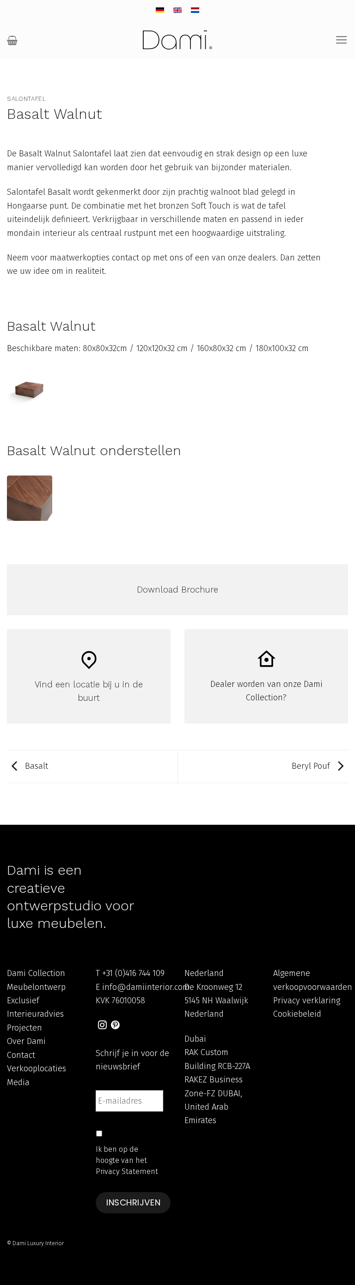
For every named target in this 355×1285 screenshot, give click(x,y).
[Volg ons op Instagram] (102, 1026)
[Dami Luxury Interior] (177, 40)
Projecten (24, 1028)
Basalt (35, 766)
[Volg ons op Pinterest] (115, 1026)
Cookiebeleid (297, 1014)
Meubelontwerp (36, 987)
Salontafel (26, 98)
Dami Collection (36, 973)
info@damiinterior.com (146, 987)
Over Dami (26, 1041)
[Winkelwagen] (12, 40)
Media (18, 1082)
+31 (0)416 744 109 (133, 973)
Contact (21, 1055)
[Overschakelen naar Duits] (160, 10)
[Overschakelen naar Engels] (177, 10)
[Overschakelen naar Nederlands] (195, 10)
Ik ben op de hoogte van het (127, 1160)
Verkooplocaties (36, 1068)
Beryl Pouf (312, 766)
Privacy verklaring (306, 1000)
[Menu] (341, 40)
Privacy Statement (127, 1171)
